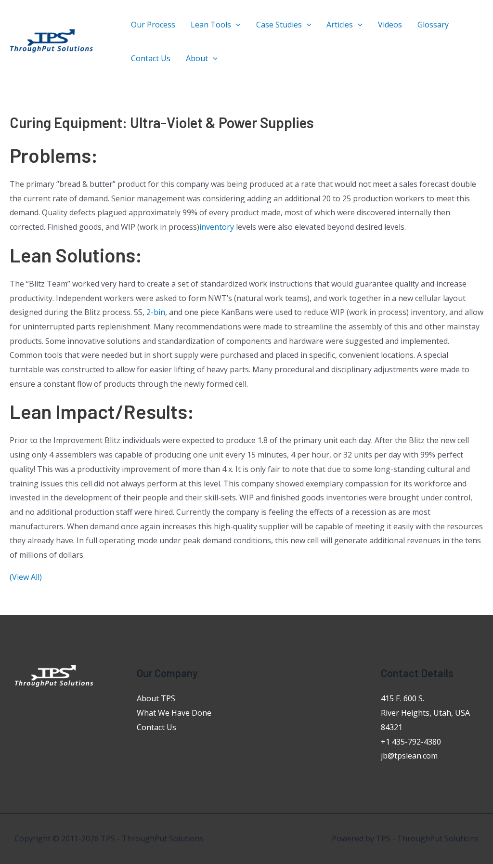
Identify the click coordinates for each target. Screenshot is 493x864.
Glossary (433, 24)
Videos (390, 24)
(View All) (26, 577)
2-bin (155, 312)
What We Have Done (174, 712)
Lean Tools (211, 24)
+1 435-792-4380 (411, 741)
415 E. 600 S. (402, 698)
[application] (236, 24)
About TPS (156, 698)
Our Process (153, 24)
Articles (339, 24)
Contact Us (150, 58)
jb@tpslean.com (409, 755)
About (197, 58)
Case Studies (279, 24)
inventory (216, 227)
